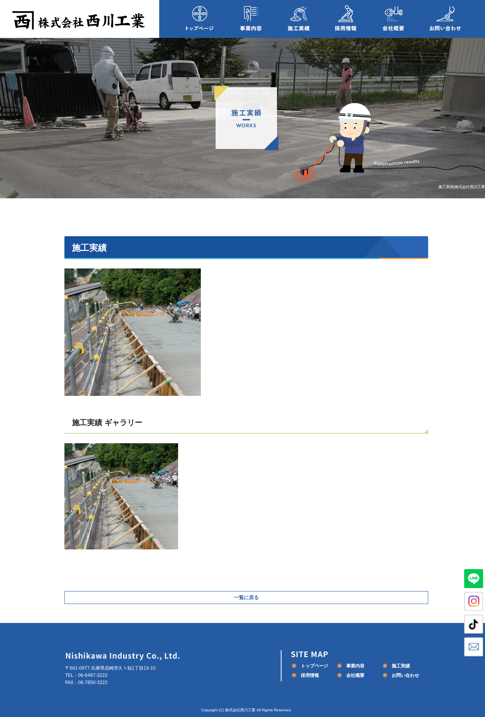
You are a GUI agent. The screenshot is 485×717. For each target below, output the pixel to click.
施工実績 (298, 19)
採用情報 (345, 19)
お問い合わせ (451, 19)
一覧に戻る (246, 597)
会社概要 (393, 19)
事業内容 (251, 19)
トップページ (193, 19)
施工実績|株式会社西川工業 (461, 187)
